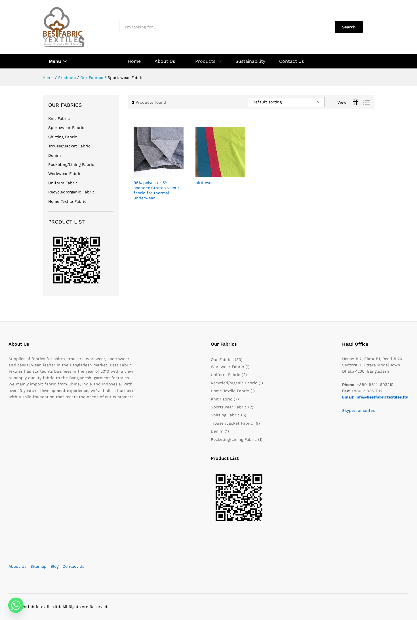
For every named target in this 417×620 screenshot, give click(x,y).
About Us (17, 566)
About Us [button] (165, 61)
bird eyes (204, 182)
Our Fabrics (222, 359)
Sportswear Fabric (66, 127)
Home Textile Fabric (67, 201)
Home (134, 61)
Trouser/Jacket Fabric (69, 146)
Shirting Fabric (62, 137)
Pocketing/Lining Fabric (71, 164)
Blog (54, 566)
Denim (54, 155)
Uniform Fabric (63, 183)
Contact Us (291, 61)
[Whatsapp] (16, 605)
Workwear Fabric (64, 173)
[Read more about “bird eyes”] (213, 173)
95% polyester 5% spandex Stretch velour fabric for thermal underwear (156, 190)
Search (349, 27)
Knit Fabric (59, 118)
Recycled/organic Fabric (71, 192)
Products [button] (205, 61)
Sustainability (250, 61)
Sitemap (38, 566)
